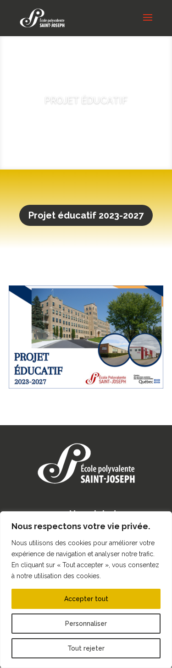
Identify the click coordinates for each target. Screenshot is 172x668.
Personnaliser (86, 623)
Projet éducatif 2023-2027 (86, 215)
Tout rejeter (86, 648)
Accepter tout (86, 598)
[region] (86, 589)
